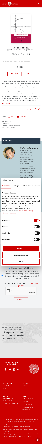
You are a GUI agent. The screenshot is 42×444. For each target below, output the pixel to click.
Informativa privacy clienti (11, 434)
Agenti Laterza (7, 400)
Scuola (5, 388)
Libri (4, 391)
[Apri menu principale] (38, 3)
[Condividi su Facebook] (35, 109)
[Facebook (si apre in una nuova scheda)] (5, 370)
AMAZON (14, 74)
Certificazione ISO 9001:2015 (16, 436)
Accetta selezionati (21, 255)
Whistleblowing (27, 404)
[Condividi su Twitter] (39, 109)
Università (6, 385)
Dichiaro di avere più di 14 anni (22, 268)
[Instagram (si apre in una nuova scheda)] (14, 370)
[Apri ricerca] (35, 3)
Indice (13, 117)
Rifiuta (21, 262)
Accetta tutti (21, 248)
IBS (28, 74)
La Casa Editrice (28, 398)
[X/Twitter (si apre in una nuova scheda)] (10, 370)
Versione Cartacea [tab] (9, 61)
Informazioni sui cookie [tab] (31, 186)
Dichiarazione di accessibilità (28, 408)
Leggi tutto (6, 103)
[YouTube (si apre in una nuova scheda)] (18, 370)
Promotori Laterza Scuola (11, 403)
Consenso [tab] (6, 186)
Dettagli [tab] (16, 186)
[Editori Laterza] (10, 3)
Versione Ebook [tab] (24, 61)
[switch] (37, 226)
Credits (28, 436)
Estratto (23, 117)
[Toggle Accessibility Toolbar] (37, 439)
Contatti (25, 401)
